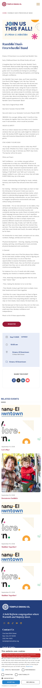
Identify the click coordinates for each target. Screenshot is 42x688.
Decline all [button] (30, 682)
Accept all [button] (11, 682)
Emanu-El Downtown (17, 362)
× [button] (39, 650)
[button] (21, 678)
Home (4, 13)
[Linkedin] (21, 623)
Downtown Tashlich (10, 498)
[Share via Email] (28, 380)
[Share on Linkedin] (23, 380)
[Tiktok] (12, 623)
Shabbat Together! (9, 547)
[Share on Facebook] (14, 380)
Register (12, 324)
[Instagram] (4, 623)
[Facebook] (8, 623)
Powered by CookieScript (9, 686)
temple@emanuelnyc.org (10, 641)
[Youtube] (17, 623)
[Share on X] (18, 380)
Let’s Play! (6, 449)
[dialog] (21, 668)
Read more (29, 666)
